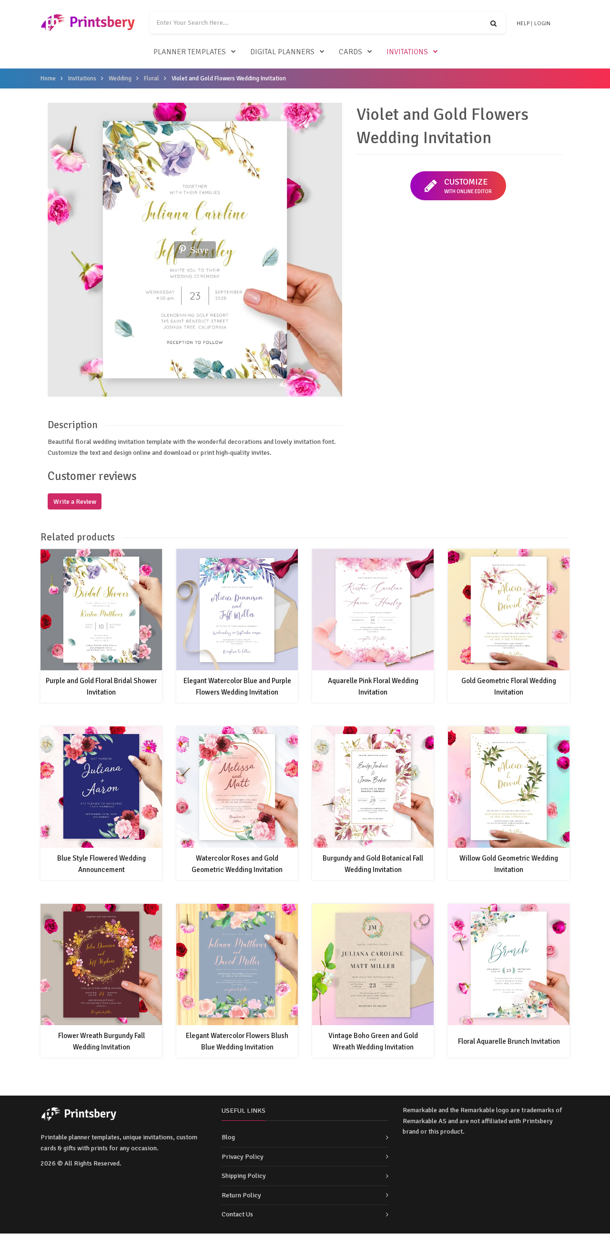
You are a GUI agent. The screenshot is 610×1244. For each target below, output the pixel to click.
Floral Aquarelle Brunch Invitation (509, 1041)
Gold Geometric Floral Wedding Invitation (508, 686)
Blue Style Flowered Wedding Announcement (101, 864)
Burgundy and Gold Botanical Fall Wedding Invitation (373, 864)
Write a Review (74, 502)
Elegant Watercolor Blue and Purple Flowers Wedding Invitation (237, 686)
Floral (151, 78)
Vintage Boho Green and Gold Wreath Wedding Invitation (373, 1041)
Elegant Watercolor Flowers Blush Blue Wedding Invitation (237, 1041)
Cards (350, 52)
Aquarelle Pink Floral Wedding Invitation (373, 686)
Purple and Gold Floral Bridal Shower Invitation (101, 686)
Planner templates (189, 52)
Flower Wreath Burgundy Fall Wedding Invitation (101, 1041)
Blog (228, 1137)
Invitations (407, 52)
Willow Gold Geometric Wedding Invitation (508, 864)
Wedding (120, 78)
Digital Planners (282, 52)
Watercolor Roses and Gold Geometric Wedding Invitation (237, 864)
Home (48, 78)
